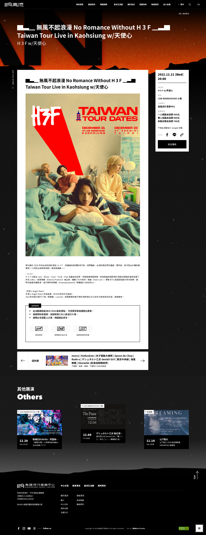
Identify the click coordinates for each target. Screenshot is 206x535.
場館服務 (103, 4)
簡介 (62, 500)
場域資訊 (102, 485)
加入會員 (166, 4)
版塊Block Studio (139, 528)
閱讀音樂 (143, 4)
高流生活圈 (118, 4)
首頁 (180, 14)
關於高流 (131, 4)
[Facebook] (18, 528)
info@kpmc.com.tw (25, 498)
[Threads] (34, 528)
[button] (199, 528)
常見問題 (80, 500)
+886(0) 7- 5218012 (25, 495)
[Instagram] (23, 528)
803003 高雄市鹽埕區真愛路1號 (29, 504)
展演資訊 (91, 4)
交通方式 (64, 512)
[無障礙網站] (184, 528)
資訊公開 (64, 508)
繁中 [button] (182, 4)
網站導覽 (79, 4)
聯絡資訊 (80, 504)
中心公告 (65, 485)
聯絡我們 (155, 4)
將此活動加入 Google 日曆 (171, 127)
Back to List (12, 77)
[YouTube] (29, 528)
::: (73, 4)
